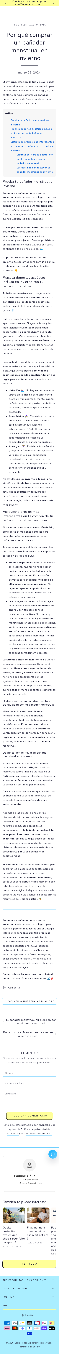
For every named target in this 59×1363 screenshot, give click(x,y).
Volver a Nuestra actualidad (31, 1001)
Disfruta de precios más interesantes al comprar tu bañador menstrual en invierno (32, 146)
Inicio (16, 25)
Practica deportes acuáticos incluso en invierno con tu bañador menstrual (31, 133)
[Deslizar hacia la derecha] (53, 3)
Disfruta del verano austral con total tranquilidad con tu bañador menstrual (35, 159)
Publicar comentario (29, 1115)
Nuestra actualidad (33, 25)
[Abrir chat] (52, 1154)
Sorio (17, 1343)
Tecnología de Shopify (30, 1346)
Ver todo (29, 1263)
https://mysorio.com (31, 1183)
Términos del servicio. (39, 1133)
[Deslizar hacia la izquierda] (5, 3)
